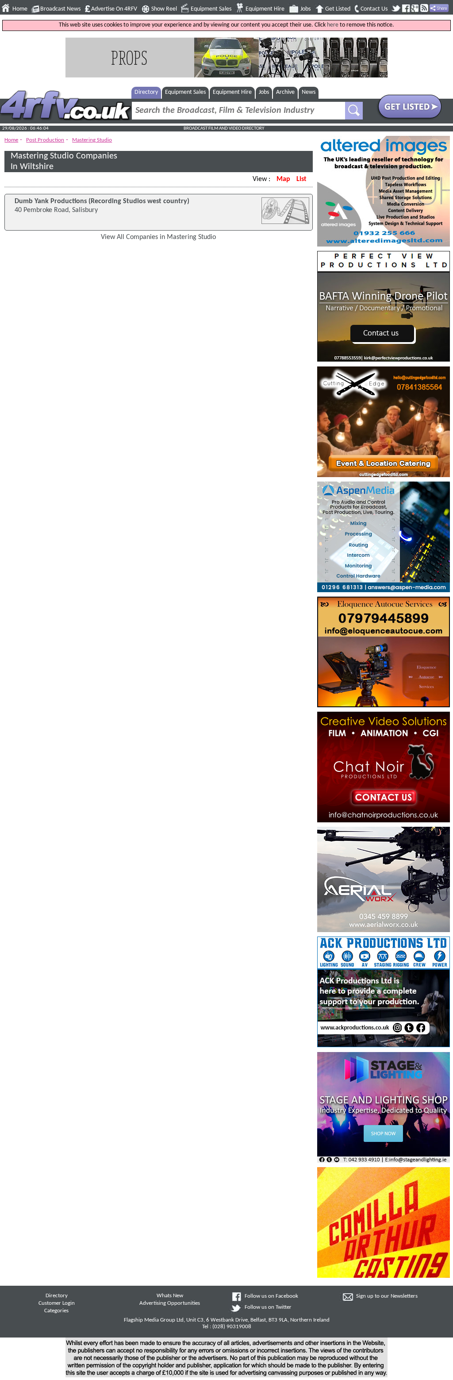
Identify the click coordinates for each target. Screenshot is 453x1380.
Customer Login (56, 1303)
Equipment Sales (211, 9)
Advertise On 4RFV (114, 9)
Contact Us (374, 9)
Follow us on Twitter (268, 1307)
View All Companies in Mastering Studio (158, 237)
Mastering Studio (92, 140)
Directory (146, 92)
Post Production (45, 140)
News (308, 92)
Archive (285, 92)
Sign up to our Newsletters (387, 1296)
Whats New (170, 1296)
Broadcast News (60, 9)
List (301, 179)
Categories (56, 1311)
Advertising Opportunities (169, 1303)
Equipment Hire (265, 9)
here (332, 25)
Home (19, 9)
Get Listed (337, 9)
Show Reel (164, 9)
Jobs (305, 9)
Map (283, 179)
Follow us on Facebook (271, 1296)
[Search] (354, 110)
